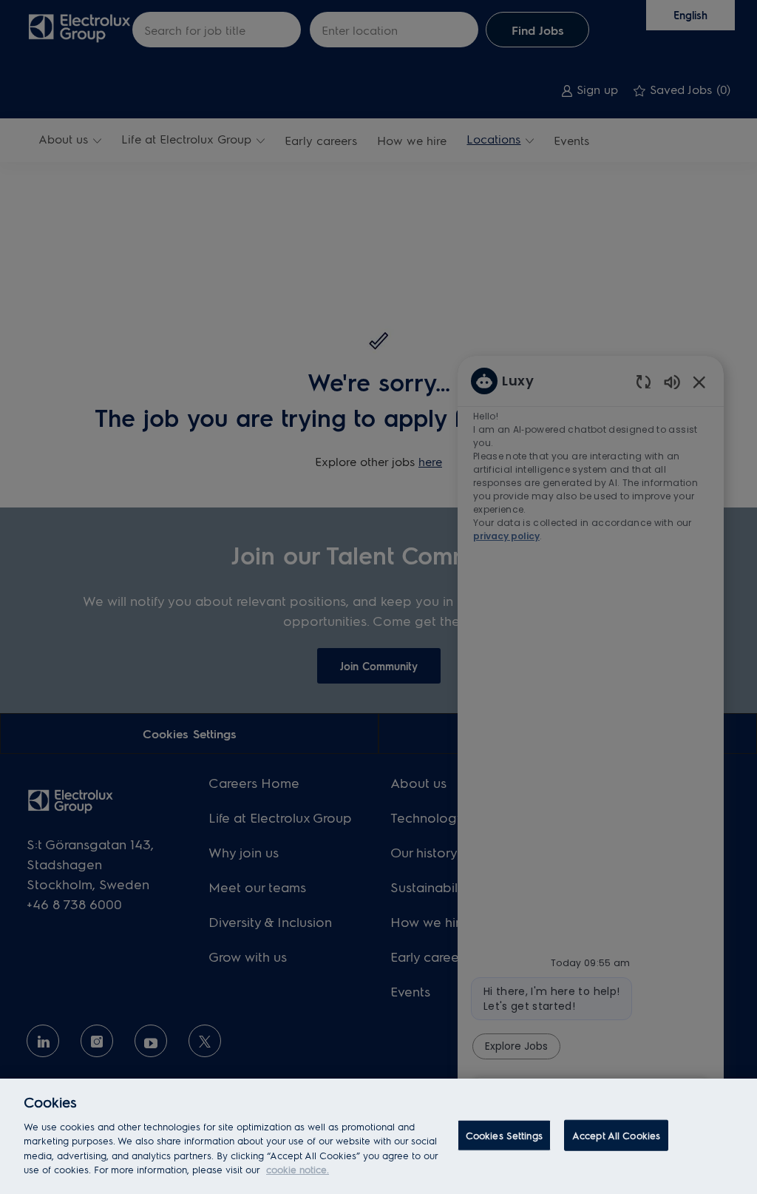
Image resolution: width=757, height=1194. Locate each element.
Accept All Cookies (616, 1135)
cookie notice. (297, 1169)
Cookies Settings (504, 1135)
